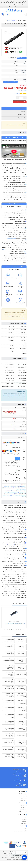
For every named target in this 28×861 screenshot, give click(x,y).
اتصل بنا (25, 828)
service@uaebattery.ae (19, 831)
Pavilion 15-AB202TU (22, 370)
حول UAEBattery (23, 794)
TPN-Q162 (24, 353)
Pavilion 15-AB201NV (10, 367)
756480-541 (11, 327)
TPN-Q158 (12, 348)
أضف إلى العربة (18, 102)
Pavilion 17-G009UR (22, 375)
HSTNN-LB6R (11, 340)
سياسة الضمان (23, 796)
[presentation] (14, 108)
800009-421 (11, 332)
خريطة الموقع (24, 800)
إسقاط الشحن (23, 823)
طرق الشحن (24, 819)
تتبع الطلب (24, 817)
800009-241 (24, 332)
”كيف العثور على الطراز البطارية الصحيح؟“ (15, 544)
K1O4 (25, 343)
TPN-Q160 (24, 351)
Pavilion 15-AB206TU (9, 370)
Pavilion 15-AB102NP (10, 362)
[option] (14, 38)
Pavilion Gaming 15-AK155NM (8, 386)
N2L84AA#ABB (23, 348)
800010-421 (11, 335)
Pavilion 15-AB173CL (22, 367)
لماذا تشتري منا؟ (23, 798)
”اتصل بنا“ (8, 543)
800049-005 (11, 337)
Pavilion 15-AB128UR (10, 364)
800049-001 (24, 337)
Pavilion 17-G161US (23, 383)
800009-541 (24, 335)
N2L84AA (12, 345)
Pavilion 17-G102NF (23, 378)
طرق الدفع (24, 821)
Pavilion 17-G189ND (22, 386)
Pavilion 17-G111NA (10, 378)
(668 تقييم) (17, 93)
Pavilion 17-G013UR (10, 375)
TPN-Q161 (12, 351)
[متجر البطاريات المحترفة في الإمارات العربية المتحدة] (14, 11)
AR (13, 7)
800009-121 (24, 329)
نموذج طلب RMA (23, 811)
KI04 (13, 343)
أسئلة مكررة (24, 807)
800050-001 (24, 340)
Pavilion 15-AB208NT (22, 373)
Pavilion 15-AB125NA (22, 364)
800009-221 (11, 329)
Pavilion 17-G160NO (10, 381)
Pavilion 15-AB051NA (22, 362)
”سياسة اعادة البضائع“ (11, 238)
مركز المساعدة (5, 7)
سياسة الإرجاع (23, 809)
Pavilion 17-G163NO (10, 383)
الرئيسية (25, 20)
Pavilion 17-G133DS (23, 381)
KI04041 (25, 345)
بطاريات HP (19, 20)
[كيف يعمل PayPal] (15, 846)
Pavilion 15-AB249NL (9, 373)
